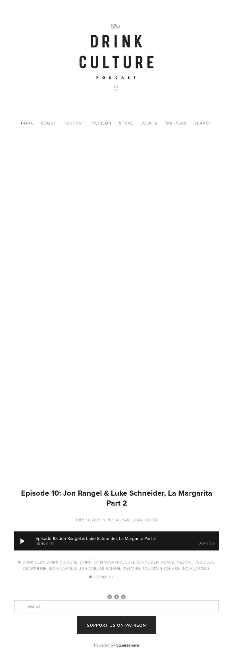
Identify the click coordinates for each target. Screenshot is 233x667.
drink (85, 562)
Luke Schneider (142, 562)
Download (206, 543)
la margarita (108, 562)
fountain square (161, 568)
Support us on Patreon (116, 625)
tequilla (204, 562)
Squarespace (127, 645)
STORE (126, 123)
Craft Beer (146, 519)
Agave (167, 562)
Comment (104, 576)
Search (203, 123)
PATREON (102, 123)
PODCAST (73, 123)
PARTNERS (176, 123)
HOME (27, 123)
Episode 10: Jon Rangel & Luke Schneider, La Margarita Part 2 (116, 497)
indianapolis (196, 568)
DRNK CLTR (33, 562)
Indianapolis (63, 568)
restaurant (119, 519)
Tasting (132, 568)
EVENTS (149, 123)
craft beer (35, 568)
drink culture (62, 562)
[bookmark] (116, 58)
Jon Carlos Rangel (100, 568)
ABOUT (48, 123)
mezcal (184, 562)
